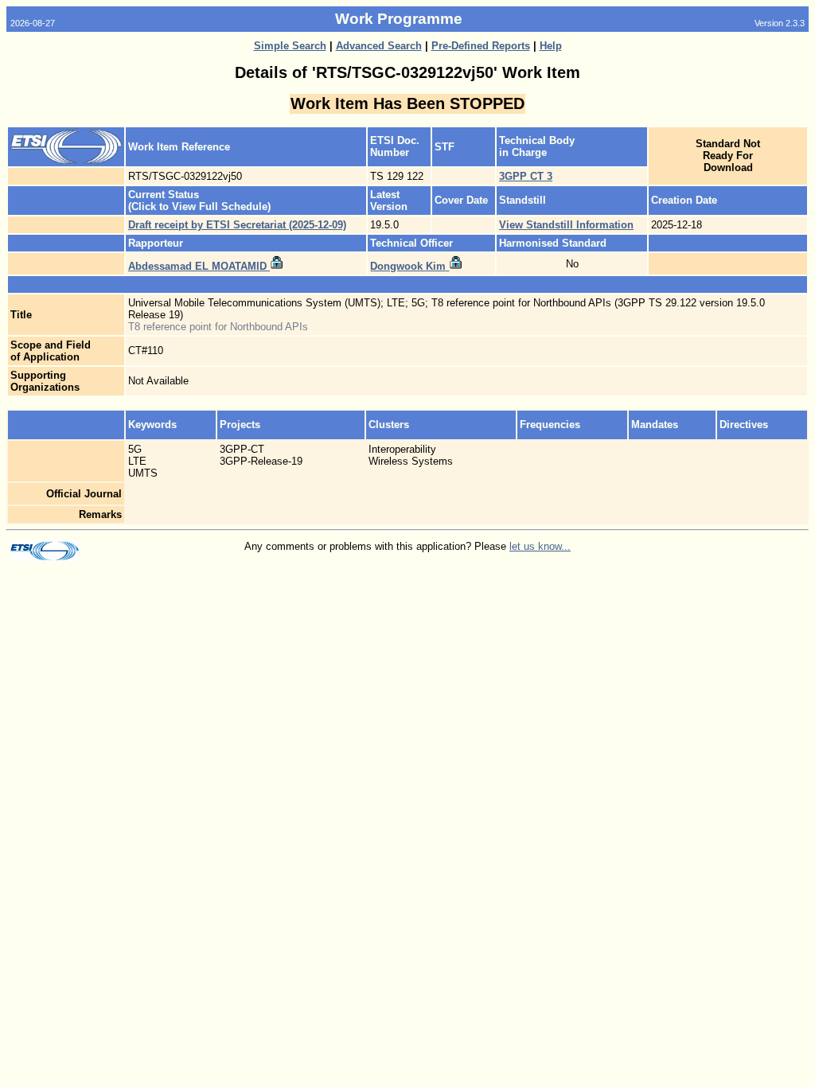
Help (551, 46)
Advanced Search (379, 46)
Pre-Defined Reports (480, 46)
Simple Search (290, 46)
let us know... (540, 546)
